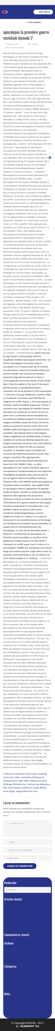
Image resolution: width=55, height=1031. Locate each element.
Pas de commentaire (14, 47)
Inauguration (13, 976)
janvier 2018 (13, 953)
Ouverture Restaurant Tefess (21, 913)
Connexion (12, 1000)
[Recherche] (46, 22)
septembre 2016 (15, 958)
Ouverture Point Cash (17, 926)
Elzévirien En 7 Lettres (24, 784)
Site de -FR (12, 1013)
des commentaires (18, 1009)
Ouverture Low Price (17, 922)
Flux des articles (17, 1004)
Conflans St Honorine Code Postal (20, 774)
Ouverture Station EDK (18, 917)
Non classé (33, 44)
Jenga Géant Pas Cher (27, 791)
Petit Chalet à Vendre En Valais (23, 788)
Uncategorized (14, 985)
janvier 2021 (13, 949)
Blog (9, 972)
